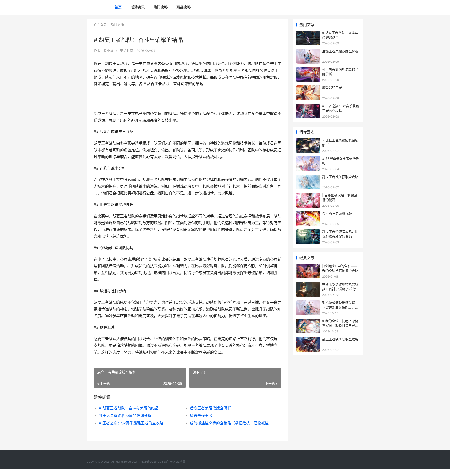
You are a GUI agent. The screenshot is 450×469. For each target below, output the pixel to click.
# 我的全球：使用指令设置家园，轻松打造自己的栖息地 (340, 325)
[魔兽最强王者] (308, 88)
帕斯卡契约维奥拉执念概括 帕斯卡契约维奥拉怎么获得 (340, 288)
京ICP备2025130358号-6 (156, 461)
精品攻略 (183, 7)
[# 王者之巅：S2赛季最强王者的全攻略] (308, 107)
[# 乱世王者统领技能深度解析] (308, 141)
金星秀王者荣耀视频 (337, 213)
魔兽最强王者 (201, 415)
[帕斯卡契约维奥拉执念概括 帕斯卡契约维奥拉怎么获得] (308, 285)
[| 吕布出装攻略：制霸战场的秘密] (308, 196)
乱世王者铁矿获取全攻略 (340, 177)
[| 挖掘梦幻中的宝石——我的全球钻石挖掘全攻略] (308, 267)
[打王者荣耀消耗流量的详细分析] (308, 70)
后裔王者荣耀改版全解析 (210, 408)
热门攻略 (161, 7)
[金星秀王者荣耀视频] (308, 214)
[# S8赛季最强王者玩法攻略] (308, 159)
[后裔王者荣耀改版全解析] (308, 52)
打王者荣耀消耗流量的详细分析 (125, 415)
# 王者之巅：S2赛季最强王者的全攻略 (131, 423)
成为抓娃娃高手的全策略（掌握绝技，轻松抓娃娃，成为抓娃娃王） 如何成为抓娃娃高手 (231, 423)
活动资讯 (138, 7)
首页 (118, 7)
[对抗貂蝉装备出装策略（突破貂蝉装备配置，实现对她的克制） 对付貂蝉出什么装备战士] (308, 303)
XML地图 (179, 461)
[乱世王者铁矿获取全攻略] (308, 177)
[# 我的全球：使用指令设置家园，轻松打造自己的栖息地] (308, 322)
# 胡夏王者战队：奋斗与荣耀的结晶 (129, 408)
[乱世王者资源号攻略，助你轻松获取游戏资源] (308, 232)
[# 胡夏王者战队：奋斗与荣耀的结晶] (308, 33)
